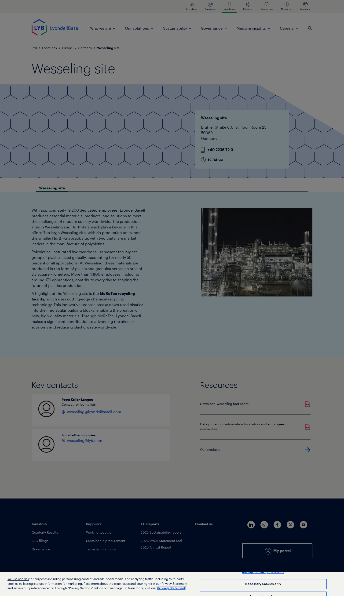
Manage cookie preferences (263, 572)
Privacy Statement (171, 588)
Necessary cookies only (263, 584)
